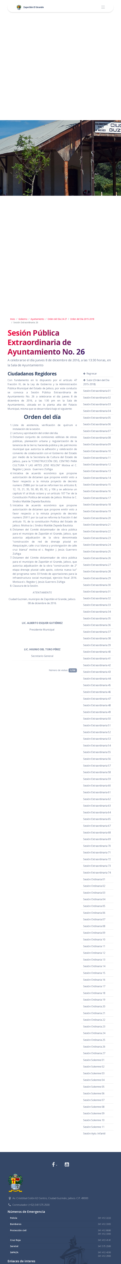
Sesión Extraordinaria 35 (97, 618)
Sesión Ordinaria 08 (94, 926)
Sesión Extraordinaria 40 (97, 651)
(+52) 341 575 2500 (39, 1205)
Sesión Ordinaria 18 (94, 993)
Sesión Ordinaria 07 (94, 919)
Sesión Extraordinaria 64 (97, 812)
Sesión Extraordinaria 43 (97, 672)
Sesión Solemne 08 (93, 1106)
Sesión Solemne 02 (93, 1066)
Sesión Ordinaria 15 (94, 973)
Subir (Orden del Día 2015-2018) (96, 382)
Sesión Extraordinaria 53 (97, 738)
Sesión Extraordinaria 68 (97, 832)
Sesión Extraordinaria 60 (97, 785)
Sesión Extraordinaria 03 (97, 404)
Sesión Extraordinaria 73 (97, 866)
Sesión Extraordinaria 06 (97, 424)
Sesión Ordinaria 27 (94, 1053)
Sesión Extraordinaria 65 (97, 819)
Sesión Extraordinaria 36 (97, 625)
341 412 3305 (104, 1224)
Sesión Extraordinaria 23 (97, 538)
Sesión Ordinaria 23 (94, 1026)
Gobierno (22, 318)
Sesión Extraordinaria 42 (97, 665)
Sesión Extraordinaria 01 (97, 391)
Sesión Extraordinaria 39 (97, 645)
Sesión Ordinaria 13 (94, 959)
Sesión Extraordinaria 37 (97, 631)
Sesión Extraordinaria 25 (97, 551)
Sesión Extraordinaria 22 (97, 531)
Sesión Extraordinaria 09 (97, 444)
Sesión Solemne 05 (93, 1086)
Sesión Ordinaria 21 (94, 1013)
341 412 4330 (104, 1252)
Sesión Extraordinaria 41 (97, 658)
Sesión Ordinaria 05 (94, 906)
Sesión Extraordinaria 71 (97, 852)
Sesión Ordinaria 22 (94, 1019)
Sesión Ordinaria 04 (94, 899)
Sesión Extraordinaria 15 (97, 484)
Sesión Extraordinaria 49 (97, 712)
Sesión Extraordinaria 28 (97, 571)
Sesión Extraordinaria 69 (97, 839)
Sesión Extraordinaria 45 (97, 685)
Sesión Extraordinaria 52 (97, 732)
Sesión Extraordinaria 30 (97, 585)
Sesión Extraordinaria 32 (97, 598)
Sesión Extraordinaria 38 (97, 638)
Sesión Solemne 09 (93, 1113)
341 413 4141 (104, 1240)
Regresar (91, 373)
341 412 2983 (104, 1255)
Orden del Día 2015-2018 (82, 318)
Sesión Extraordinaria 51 (97, 725)
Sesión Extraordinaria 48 (97, 705)
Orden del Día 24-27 (57, 318)
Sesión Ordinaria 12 (94, 953)
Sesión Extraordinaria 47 (97, 698)
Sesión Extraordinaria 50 (97, 718)
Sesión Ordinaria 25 (94, 1040)
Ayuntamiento (37, 318)
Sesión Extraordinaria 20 (97, 518)
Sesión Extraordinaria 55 (97, 752)
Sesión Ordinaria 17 (94, 986)
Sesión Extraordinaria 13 (97, 471)
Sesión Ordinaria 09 (94, 932)
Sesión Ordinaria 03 (94, 892)
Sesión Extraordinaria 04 (97, 411)
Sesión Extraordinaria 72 (97, 859)
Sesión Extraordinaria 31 (97, 591)
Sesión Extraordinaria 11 (97, 457)
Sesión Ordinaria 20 (94, 1006)
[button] (54, 1165)
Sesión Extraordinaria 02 (97, 397)
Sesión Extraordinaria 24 (97, 544)
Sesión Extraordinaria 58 (97, 772)
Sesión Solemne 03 (93, 1073)
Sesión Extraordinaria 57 (97, 765)
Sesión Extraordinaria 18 (97, 504)
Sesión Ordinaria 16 (94, 979)
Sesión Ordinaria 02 (94, 886)
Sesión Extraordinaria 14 (97, 478)
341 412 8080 (104, 1230)
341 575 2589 (104, 1246)
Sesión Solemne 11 (93, 1127)
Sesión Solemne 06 (93, 1093)
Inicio (12, 318)
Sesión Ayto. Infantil (94, 1133)
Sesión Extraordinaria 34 (97, 611)
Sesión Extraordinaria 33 (97, 605)
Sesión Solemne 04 (93, 1080)
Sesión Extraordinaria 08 (97, 437)
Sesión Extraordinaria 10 (97, 451)
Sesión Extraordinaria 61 (97, 792)
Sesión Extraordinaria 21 (97, 524)
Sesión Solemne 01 (93, 1060)
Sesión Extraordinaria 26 (97, 558)
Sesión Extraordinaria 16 (97, 491)
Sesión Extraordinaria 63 (97, 805)
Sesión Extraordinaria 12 (97, 464)
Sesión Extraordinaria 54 (97, 745)
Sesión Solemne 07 (93, 1100)
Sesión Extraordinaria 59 (97, 779)
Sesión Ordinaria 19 (94, 999)
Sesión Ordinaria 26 (94, 1046)
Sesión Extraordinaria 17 (97, 498)
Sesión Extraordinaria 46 (97, 692)
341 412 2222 (104, 1217)
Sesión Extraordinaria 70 (97, 846)
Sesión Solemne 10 (93, 1120)
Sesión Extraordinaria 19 (97, 511)
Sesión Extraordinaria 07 (97, 431)
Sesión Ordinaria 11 (94, 946)
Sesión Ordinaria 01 (94, 879)
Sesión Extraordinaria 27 (97, 565)
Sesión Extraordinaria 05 (97, 417)
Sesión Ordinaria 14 (94, 966)
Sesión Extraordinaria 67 (97, 825)
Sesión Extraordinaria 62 (97, 799)
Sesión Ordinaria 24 (94, 1033)
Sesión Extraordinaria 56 (97, 759)
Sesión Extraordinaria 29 (97, 578)
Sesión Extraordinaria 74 (97, 872)
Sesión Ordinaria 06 (94, 913)
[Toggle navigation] (103, 7)
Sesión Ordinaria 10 (94, 939)
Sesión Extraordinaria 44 (97, 678)
